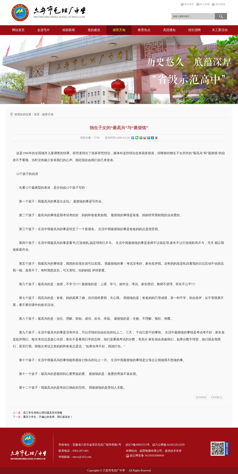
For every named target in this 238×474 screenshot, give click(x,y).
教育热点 (144, 30)
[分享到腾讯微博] (148, 138)
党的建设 (94, 30)
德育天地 (119, 30)
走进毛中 (43, 30)
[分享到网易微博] (156, 138)
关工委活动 (220, 30)
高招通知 (169, 30)
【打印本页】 (201, 397)
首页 (37, 114)
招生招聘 (194, 30)
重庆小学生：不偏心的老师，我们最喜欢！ (48, 416)
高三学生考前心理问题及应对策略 (42, 412)
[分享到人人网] (152, 138)
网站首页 (18, 30)
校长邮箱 (220, 4)
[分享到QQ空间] (141, 138)
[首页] (48, 12)
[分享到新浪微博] (145, 138)
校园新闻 (68, 30)
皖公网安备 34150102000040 (146, 455)
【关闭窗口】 (216, 397)
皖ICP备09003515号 (138, 444)
